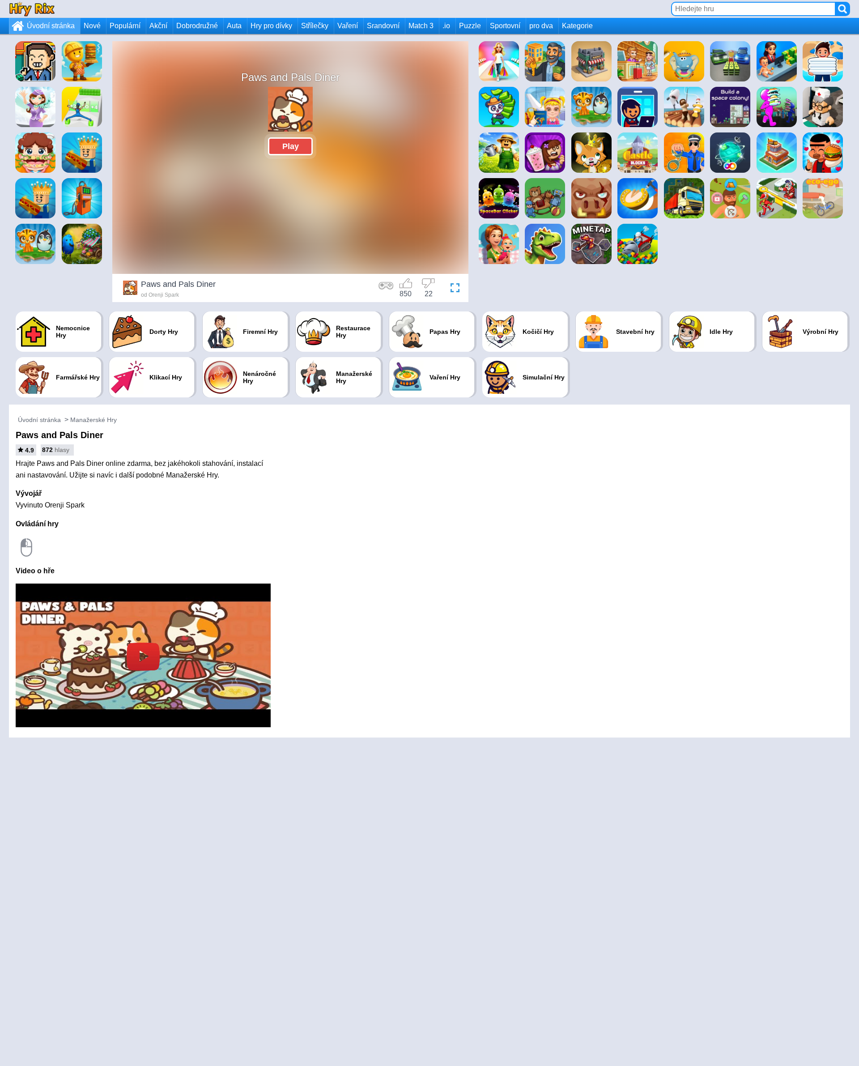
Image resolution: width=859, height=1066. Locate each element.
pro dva (541, 26)
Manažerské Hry (93, 419)
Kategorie (577, 26)
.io (446, 26)
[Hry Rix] (32, 8)
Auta (234, 26)
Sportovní (505, 26)
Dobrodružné (197, 26)
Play (290, 146)
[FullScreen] (452, 289)
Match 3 (421, 26)
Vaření (347, 26)
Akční (158, 26)
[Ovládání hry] (386, 289)
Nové (92, 26)
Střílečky (314, 26)
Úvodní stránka (51, 26)
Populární (125, 26)
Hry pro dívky (271, 26)
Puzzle (470, 26)
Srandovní (383, 26)
